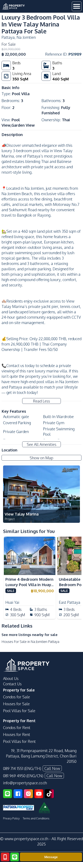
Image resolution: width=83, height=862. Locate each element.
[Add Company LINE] (7, 793)
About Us (11, 678)
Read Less (41, 400)
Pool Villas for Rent (19, 741)
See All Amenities (41, 444)
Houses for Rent (16, 734)
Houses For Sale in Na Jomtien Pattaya (30, 641)
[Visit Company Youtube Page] (38, 793)
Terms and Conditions (36, 818)
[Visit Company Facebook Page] (18, 793)
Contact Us (12, 683)
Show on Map (41, 457)
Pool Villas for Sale (19, 710)
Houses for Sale (16, 703)
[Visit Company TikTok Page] (49, 793)
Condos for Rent (16, 727)
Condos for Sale (16, 696)
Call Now (52, 768)
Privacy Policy (11, 818)
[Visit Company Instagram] (28, 793)
